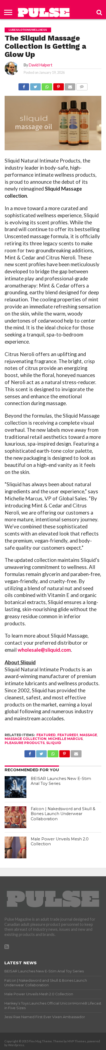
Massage (88, 735)
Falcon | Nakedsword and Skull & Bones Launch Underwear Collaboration (63, 813)
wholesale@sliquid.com (44, 650)
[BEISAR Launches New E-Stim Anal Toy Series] (15, 787)
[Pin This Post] (58, 85)
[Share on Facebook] (23, 85)
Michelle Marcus (65, 739)
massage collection (25, 739)
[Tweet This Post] (35, 85)
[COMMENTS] (81, 85)
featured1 (67, 735)
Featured (46, 735)
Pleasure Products (25, 743)
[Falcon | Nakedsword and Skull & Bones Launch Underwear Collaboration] (15, 817)
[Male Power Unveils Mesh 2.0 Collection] (15, 847)
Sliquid (53, 743)
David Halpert (40, 65)
